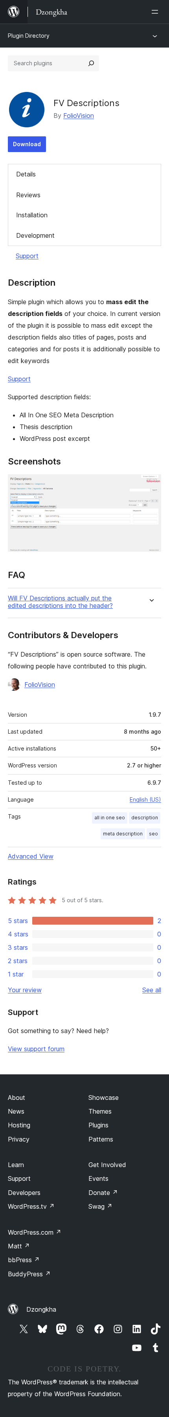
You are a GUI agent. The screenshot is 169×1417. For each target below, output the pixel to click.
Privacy (18, 1139)
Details (26, 174)
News (16, 1111)
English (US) (145, 799)
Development (35, 235)
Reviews (28, 195)
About (16, 1097)
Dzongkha (41, 1309)
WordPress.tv (31, 1206)
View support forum (36, 1049)
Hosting (19, 1125)
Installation (32, 215)
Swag (100, 1206)
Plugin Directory (29, 35)
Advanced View (30, 856)
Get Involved (107, 1165)
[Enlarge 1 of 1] (150, 485)
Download (27, 144)
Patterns (100, 1139)
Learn (16, 1165)
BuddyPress (29, 1274)
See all (151, 990)
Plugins (98, 1125)
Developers (24, 1193)
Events (98, 1178)
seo (153, 834)
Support (27, 256)
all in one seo (109, 817)
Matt (19, 1246)
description (144, 817)
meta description (123, 834)
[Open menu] (156, 12)
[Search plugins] (91, 63)
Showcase (103, 1097)
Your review (25, 990)
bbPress (24, 1260)
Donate (103, 1193)
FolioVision (78, 115)
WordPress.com (34, 1232)
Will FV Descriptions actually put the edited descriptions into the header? (60, 602)
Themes (100, 1111)
